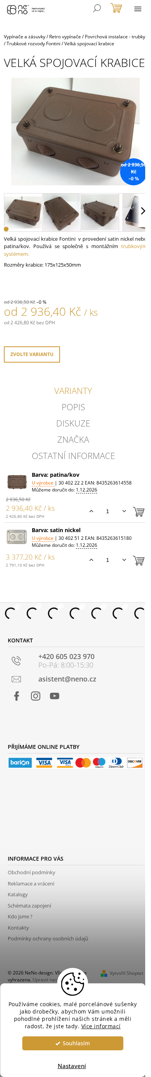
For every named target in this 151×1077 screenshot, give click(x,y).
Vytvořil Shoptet (126, 973)
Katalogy (18, 894)
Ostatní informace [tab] (73, 455)
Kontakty (18, 927)
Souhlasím (76, 1043)
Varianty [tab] (73, 390)
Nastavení (72, 1066)
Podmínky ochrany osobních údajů (48, 938)
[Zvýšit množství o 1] (91, 511)
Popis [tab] (73, 406)
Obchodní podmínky (31, 872)
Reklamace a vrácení (31, 883)
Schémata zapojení (29, 905)
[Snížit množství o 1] (124, 511)
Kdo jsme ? (20, 916)
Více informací (101, 1026)
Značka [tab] (73, 439)
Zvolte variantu (31, 354)
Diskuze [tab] (73, 423)
